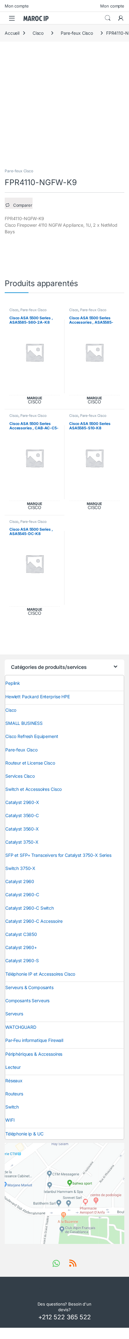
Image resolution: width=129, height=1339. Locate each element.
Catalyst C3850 (21, 934)
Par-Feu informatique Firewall (34, 1040)
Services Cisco (20, 776)
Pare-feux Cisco (77, 33)
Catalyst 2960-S (22, 960)
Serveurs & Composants (29, 987)
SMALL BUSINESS (24, 723)
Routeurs (14, 1093)
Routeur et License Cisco (30, 763)
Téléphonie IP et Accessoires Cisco (40, 974)
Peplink (12, 683)
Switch (12, 1106)
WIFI (9, 1120)
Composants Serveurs (27, 1000)
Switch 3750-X (20, 868)
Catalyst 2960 (19, 881)
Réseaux (14, 1080)
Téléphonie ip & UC (24, 1133)
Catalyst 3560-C (22, 815)
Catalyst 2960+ (21, 947)
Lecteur (13, 1067)
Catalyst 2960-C (22, 894)
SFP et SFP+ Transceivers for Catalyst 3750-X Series (58, 855)
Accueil (12, 33)
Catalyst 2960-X (22, 802)
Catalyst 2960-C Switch (29, 908)
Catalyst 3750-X (22, 842)
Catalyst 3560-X (22, 828)
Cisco (38, 33)
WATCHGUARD (20, 1027)
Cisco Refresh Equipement (31, 736)
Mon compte (17, 5)
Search (107, 18)
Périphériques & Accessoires (33, 1054)
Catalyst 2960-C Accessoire (33, 921)
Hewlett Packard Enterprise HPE (37, 696)
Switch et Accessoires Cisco (33, 789)
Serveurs (14, 1013)
